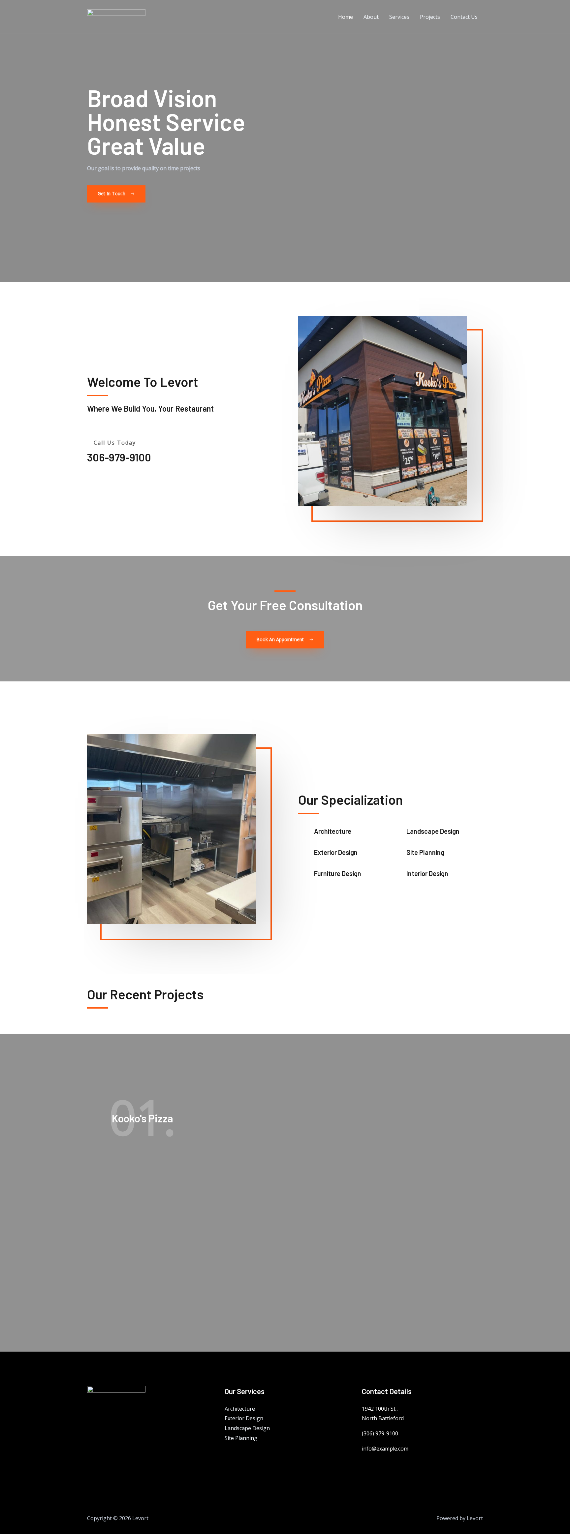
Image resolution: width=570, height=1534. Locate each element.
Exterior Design (244, 1418)
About (371, 16)
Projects (430, 16)
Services (399, 16)
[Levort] (116, 16)
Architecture (240, 1408)
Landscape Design (247, 1428)
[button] (116, 194)
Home (345, 16)
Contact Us (464, 16)
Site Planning (241, 1438)
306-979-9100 (119, 457)
